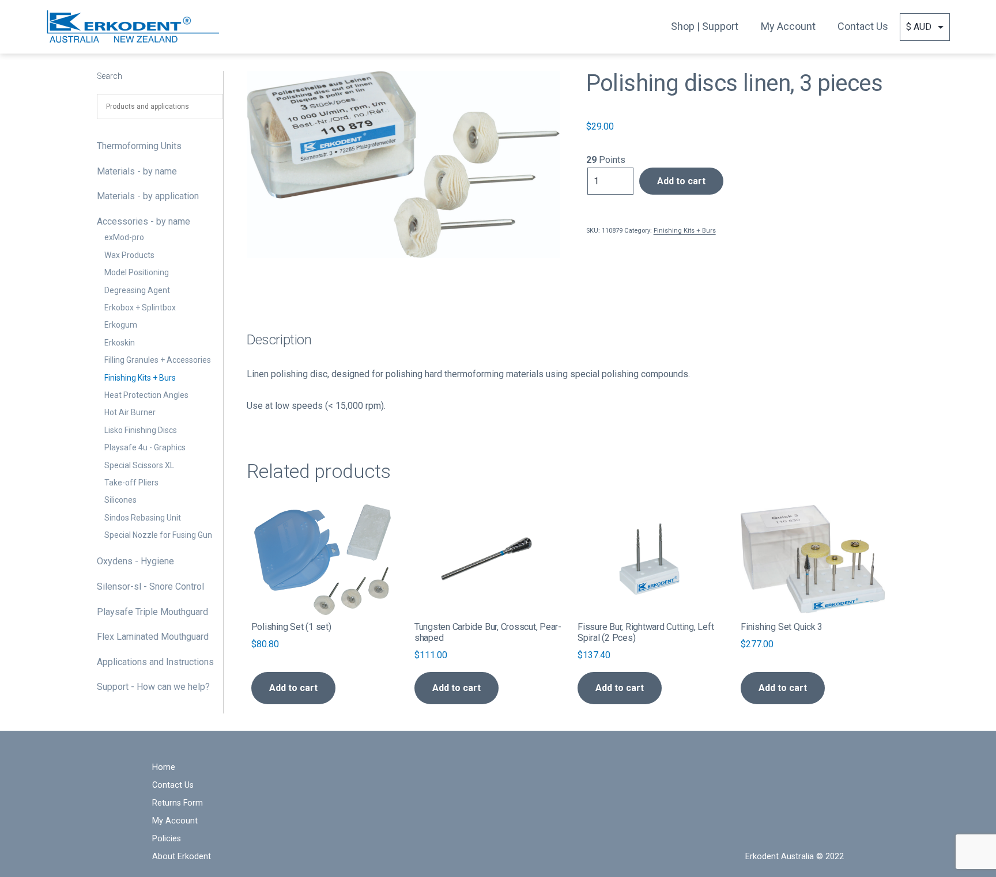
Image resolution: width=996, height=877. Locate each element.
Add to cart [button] (293, 687)
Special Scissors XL (139, 465)
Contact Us (862, 26)
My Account (788, 26)
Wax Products (129, 255)
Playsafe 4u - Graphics (145, 447)
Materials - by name (137, 171)
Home (163, 767)
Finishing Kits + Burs (140, 377)
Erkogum (120, 324)
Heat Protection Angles (146, 395)
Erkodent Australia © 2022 (794, 856)
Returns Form (177, 803)
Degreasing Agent (137, 290)
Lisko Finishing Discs (140, 430)
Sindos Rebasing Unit (142, 517)
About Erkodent (181, 856)
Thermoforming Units (139, 146)
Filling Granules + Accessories (157, 360)
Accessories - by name (143, 221)
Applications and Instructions (155, 661)
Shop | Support (704, 26)
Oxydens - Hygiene (135, 561)
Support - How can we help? (153, 686)
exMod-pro (124, 237)
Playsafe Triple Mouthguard (152, 611)
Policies (166, 839)
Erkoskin (119, 342)
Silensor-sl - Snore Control (150, 586)
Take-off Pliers (131, 482)
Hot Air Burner (130, 412)
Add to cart (681, 181)
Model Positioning (136, 272)
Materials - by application (148, 196)
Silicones (120, 499)
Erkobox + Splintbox (140, 307)
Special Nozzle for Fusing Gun (158, 535)
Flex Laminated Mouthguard (153, 636)
